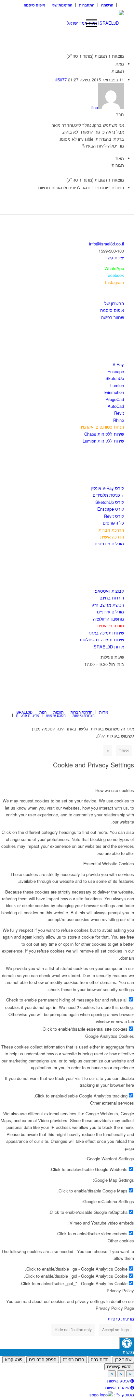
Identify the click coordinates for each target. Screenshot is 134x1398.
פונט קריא (13, 1359)
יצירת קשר (114, 258)
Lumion (117, 385)
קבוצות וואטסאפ (109, 591)
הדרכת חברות (111, 530)
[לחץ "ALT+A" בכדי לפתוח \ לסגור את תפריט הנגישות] (126, 1343)
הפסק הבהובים (42, 1359)
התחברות (86, 5)
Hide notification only (73, 1329)
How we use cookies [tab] (114, 790)
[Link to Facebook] (99, 705)
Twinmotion (113, 392)
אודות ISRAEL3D (108, 647)
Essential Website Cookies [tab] (108, 863)
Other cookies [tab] (121, 1241)
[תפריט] (88, 23)
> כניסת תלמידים (108, 495)
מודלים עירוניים (110, 612)
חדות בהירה (73, 1359)
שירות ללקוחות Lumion (103, 441)
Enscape (115, 371)
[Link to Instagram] (109, 705)
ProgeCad (114, 399)
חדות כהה (100, 1359)
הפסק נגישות (118, 1381)
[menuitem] (107, 5)
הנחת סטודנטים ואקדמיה (101, 427)
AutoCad (116, 406)
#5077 (61, 80)
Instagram (114, 282)
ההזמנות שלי (62, 5)
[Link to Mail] (119, 705)
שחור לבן (123, 1359)
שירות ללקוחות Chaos (104, 434)
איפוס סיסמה (34, 5)
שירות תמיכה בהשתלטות (102, 639)
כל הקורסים (113, 523)
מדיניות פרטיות (121, 1319)
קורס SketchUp (109, 502)
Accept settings (115, 1329)
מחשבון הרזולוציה (108, 619)
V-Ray (118, 364)
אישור (124, 750)
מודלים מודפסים (109, 543)
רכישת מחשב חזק (108, 605)
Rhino (118, 420)
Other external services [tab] (112, 1103)
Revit (119, 413)
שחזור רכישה (112, 317)
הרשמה (107, 5)
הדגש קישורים (119, 1366)
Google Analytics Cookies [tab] (109, 1036)
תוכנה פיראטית (110, 625)
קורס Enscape (110, 509)
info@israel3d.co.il (106, 244)
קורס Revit (114, 516)
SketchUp (114, 378)
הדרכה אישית (112, 537)
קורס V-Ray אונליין (107, 488)
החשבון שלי (113, 303)
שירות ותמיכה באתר (106, 633)
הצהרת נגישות (117, 1387)
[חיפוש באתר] (73, 23)
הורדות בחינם (112, 598)
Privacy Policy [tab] (120, 1290)
